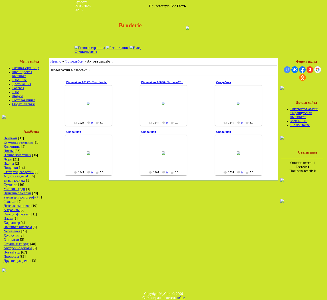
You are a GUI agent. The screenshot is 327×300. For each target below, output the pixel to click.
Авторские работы (18, 248)
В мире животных (17, 155)
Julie (90, 111)
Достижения (21, 84)
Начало (55, 61)
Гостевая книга (23, 100)
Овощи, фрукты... (17, 214)
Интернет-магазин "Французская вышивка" (304, 113)
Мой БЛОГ (298, 121)
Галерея (18, 88)
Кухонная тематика (18, 142)
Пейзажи (10, 138)
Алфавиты (12, 210)
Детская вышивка (17, 206)
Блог (15, 92)
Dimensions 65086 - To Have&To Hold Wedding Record (175, 82)
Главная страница (25, 68)
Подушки (11, 168)
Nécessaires (12, 231)
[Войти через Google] (317, 69)
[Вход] (135, 48)
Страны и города (16, 244)
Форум (17, 96)
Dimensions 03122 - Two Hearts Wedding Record (97, 82)
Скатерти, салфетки (19, 172)
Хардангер (12, 223)
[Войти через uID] (287, 69)
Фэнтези (10, 201)
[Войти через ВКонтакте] (294, 69)
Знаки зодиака (14, 180)
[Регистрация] (117, 48)
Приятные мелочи (17, 193)
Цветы (9, 151)
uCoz (181, 298)
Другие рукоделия (17, 261)
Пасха (8, 218)
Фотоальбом (74, 61)
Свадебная (223, 82)
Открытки (11, 239)
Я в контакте (300, 125)
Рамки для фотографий (21, 197)
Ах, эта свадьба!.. (17, 176)
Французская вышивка (22, 74)
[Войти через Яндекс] (310, 69)
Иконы (9, 163)
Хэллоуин (11, 235)
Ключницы (12, 146)
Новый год (12, 252)
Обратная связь (23, 104)
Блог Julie (19, 80)
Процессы (11, 256)
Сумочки (10, 184)
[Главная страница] (90, 48)
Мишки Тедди (14, 189)
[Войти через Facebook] (302, 69)
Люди (8, 159)
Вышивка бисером (18, 227)
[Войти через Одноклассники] (302, 77)
